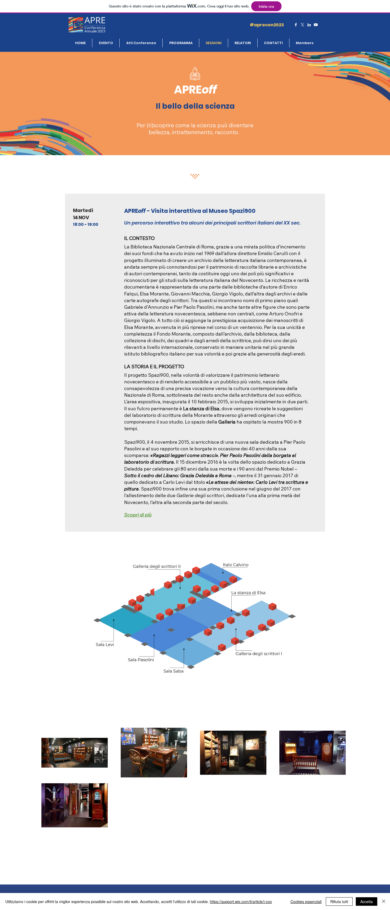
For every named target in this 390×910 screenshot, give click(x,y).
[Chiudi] (383, 901)
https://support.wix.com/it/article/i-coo (241, 901)
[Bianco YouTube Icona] (315, 24)
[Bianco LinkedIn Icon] (309, 24)
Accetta (366, 901)
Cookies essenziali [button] (306, 901)
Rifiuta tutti (339, 901)
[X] (302, 24)
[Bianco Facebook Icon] (295, 24)
